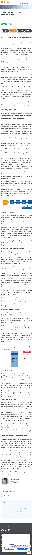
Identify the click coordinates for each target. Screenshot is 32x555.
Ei (8, 495)
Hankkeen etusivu (25, 1)
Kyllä (4, 495)
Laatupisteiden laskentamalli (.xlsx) (12, 511)
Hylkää (9, 548)
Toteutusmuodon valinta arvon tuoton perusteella (16, 505)
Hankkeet (8, 19)
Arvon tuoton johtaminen (19, 19)
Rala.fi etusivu (24, 3)
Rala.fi (2, 19)
